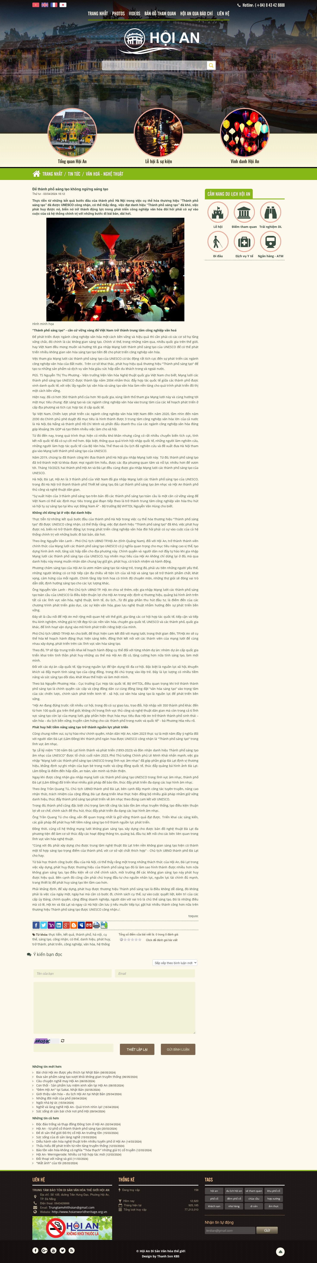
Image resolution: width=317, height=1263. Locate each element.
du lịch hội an (234, 1191)
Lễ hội (218, 227)
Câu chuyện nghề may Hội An (57, 1081)
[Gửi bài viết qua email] (89, 925)
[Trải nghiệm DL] (271, 216)
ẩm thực (274, 1206)
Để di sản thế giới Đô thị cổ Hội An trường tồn (69, 1133)
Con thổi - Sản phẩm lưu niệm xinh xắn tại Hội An (72, 1085)
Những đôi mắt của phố (53, 1098)
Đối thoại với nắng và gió (54, 1159)
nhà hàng (234, 1206)
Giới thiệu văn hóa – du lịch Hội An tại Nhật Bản (70, 1094)
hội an (214, 1191)
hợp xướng (273, 1198)
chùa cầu (253, 1198)
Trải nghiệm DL (270, 227)
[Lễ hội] (218, 216)
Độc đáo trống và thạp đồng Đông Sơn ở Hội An (70, 1124)
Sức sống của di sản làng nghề (58, 1137)
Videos (134, 14)
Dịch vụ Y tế (244, 256)
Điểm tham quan (244, 227)
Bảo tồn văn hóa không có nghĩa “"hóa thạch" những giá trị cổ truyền (85, 1150)
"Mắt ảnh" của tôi (48, 1163)
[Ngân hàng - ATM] (270, 245)
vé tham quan (254, 1191)
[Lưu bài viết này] (104, 925)
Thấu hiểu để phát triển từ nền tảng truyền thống (72, 1146)
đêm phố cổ (234, 1198)
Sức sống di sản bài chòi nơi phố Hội (62, 1111)
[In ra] (96, 925)
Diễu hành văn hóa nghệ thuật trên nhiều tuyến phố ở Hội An (80, 1141)
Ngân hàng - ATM (270, 256)
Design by (160, 1256)
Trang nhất (98, 14)
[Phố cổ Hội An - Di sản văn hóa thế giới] (158, 41)
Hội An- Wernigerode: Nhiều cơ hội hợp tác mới (70, 1154)
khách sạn (214, 1206)
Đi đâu (218, 256)
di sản (253, 1206)
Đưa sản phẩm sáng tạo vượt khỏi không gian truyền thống (78, 1077)
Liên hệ (223, 14)
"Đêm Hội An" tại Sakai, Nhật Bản (60, 1090)
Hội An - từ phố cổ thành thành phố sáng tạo (68, 1128)
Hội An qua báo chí (196, 14)
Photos (118, 14)
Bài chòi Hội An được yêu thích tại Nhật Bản (67, 1072)
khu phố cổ (273, 1191)
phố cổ (214, 1198)
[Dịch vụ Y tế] (244, 245)
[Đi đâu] (218, 245)
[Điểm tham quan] (244, 216)
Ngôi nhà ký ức (47, 1103)
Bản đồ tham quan (160, 14)
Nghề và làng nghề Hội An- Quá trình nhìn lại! (69, 1107)
